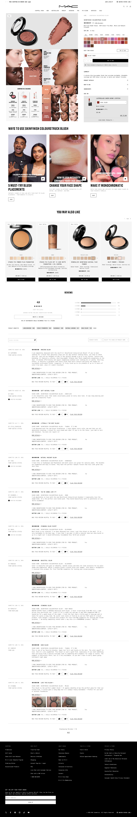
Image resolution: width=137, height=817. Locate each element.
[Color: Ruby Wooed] (122, 42)
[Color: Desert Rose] (95, 39)
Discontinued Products (12, 766)
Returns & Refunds (36, 756)
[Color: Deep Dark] (108, 258)
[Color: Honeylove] (102, 42)
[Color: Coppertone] (92, 39)
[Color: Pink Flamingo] (115, 42)
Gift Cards (8, 753)
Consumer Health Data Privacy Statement (117, 778)
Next (68, 732)
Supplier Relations (110, 767)
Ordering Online (10, 763)
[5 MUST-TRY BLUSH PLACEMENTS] (27, 158)
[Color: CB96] (125, 42)
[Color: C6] (18, 258)
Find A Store (84, 749)
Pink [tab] (112, 35)
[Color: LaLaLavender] (85, 45)
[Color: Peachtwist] (105, 42)
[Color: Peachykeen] (98, 42)
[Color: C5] (15, 258)
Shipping (33, 760)
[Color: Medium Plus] (85, 258)
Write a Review (38, 317)
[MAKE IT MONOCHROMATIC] (110, 158)
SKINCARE (71, 10)
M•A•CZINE (85, 10)
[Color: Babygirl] (92, 42)
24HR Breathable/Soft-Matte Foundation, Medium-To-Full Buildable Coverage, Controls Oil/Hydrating (53, 268)
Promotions (8, 749)
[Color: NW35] (61, 258)
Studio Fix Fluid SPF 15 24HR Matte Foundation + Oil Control (53, 263)
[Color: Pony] (119, 42)
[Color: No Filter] (95, 42)
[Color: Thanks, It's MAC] (112, 42)
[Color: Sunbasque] (109, 42)
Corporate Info (63, 770)
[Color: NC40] (22, 258)
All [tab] (86, 35)
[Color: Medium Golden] (89, 258)
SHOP (11, 199)
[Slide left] (5, 1)
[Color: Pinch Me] (105, 39)
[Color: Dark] (112, 258)
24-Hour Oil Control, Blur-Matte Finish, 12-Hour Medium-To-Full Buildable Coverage (21, 265)
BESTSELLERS (55, 10)
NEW (48, 10)
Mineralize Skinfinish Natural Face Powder (84, 263)
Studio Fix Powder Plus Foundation (21, 262)
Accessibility (109, 774)
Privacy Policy (109, 749)
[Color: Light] (74, 258)
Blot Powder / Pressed (116, 262)
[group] (54, 2)
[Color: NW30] (29, 258)
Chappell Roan (39, 10)
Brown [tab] (90, 35)
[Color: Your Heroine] (112, 39)
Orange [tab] (107, 35)
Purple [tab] (118, 35)
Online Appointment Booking (88, 756)
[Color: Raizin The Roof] (125, 39)
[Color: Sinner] (85, 42)
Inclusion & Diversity (65, 766)
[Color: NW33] (58, 258)
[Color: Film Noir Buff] (88, 42)
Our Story (61, 749)
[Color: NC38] (11, 258)
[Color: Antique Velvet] (92, 45)
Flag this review (76, 382)
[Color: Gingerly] (88, 39)
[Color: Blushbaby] (98, 39)
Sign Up (30, 802)
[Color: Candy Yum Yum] (115, 39)
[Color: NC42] (26, 258)
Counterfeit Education (111, 771)
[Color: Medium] (82, 258)
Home (85, 15)
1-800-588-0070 (35, 777)
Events (82, 753)
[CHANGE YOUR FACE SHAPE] (68, 158)
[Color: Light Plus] (78, 258)
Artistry (61, 763)
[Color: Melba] (85, 39)
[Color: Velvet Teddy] (102, 39)
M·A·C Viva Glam (63, 777)
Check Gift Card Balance (12, 756)
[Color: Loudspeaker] (119, 39)
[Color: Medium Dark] (93, 258)
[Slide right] (7, 1)
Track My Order (35, 749)
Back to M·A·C (63, 760)
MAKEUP (64, 10)
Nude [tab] (101, 35)
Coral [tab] (96, 35)
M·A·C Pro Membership (65, 780)
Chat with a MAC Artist (38, 773)
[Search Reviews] (35, 340)
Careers (61, 773)
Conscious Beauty (64, 753)
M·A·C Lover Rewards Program (14, 760)
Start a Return (35, 753)
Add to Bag (123, 115)
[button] (39, 579)
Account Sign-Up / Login (38, 763)
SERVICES (93, 10)
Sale (100, 10)
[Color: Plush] (88, 45)
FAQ (32, 766)
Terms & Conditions (110, 764)
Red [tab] (123, 35)
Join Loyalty (109, 1)
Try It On (123, 50)
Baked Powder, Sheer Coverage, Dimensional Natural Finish (84, 267)
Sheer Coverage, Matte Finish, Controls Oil (116, 264)
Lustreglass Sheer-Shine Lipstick (108, 98)
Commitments (62, 756)
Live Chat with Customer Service (41, 770)
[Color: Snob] (109, 39)
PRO (78, 10)
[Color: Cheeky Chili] (122, 39)
